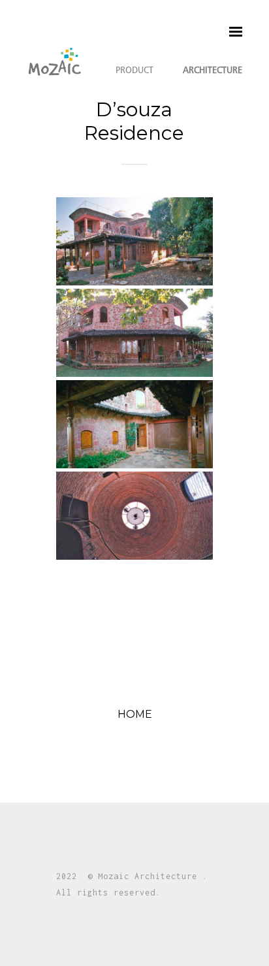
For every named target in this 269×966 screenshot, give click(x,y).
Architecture (212, 70)
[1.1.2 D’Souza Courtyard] (134, 424)
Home (135, 718)
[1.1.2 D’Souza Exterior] (134, 241)
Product (134, 70)
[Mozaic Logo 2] (55, 61)
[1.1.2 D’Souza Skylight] (134, 516)
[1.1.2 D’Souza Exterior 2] (134, 333)
